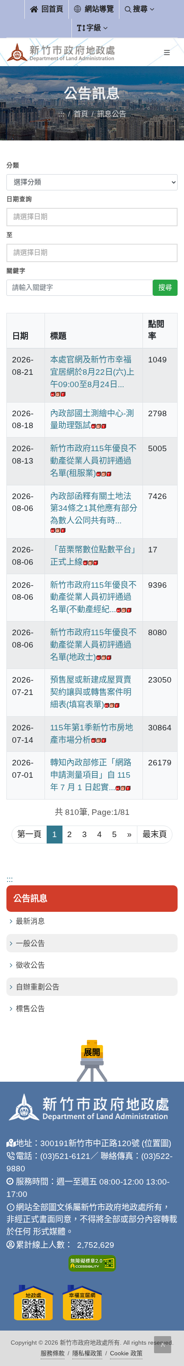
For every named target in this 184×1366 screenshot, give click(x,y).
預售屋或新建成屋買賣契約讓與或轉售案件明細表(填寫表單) (90, 692)
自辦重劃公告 (37, 987)
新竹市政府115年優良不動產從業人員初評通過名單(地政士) (93, 645)
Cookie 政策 (126, 1353)
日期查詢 (19, 199)
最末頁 (154, 834)
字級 (93, 28)
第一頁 (29, 834)
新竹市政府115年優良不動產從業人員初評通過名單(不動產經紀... (93, 597)
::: (61, 114)
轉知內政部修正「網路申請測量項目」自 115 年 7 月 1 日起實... (90, 775)
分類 (12, 165)
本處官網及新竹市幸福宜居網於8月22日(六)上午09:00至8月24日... (92, 372)
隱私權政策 (87, 1353)
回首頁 (51, 9)
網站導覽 (98, 9)
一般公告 (30, 944)
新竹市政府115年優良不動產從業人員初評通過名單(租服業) (93, 461)
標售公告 (30, 1009)
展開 (92, 1052)
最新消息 (30, 921)
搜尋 (140, 9)
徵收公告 (30, 965)
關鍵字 (16, 271)
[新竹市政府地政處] (60, 52)
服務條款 (53, 1353)
